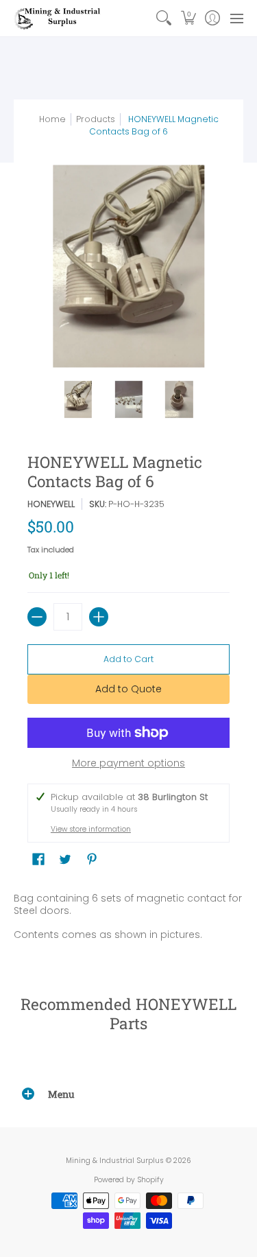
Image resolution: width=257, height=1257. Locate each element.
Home (52, 119)
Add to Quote (128, 689)
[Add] (98, 616)
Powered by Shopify (129, 1180)
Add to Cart (128, 659)
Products (95, 119)
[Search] (164, 18)
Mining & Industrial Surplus (115, 1160)
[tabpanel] (128, 919)
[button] (188, 18)
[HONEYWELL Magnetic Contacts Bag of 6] (78, 399)
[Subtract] (37, 616)
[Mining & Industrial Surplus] (58, 18)
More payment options (128, 763)
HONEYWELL (51, 504)
